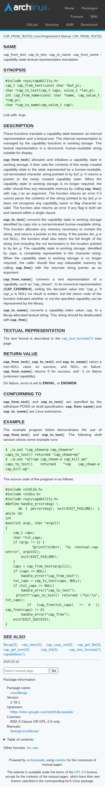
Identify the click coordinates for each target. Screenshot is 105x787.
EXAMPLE (14, 421)
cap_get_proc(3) (16, 649)
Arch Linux (27, 7)
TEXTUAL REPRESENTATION (34, 330)
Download (89, 25)
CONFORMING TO (22, 393)
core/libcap (18, 693)
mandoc (60, 760)
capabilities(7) (14, 654)
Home (69, 8)
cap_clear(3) (32, 645)
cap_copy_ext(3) (59, 645)
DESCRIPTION (18, 125)
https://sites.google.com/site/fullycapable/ (42, 712)
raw (35, 748)
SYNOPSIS (14, 70)
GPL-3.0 (80, 772)
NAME (9, 46)
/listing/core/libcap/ (24, 731)
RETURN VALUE (20, 353)
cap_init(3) (49, 649)
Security (52, 25)
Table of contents (20, 739)
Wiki (94, 16)
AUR (70, 25)
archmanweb (35, 760)
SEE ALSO (14, 636)
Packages (90, 8)
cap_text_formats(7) (77, 338)
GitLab (32, 25)
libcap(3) (10, 645)
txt (29, 748)
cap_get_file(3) (89, 645)
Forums (77, 16)
